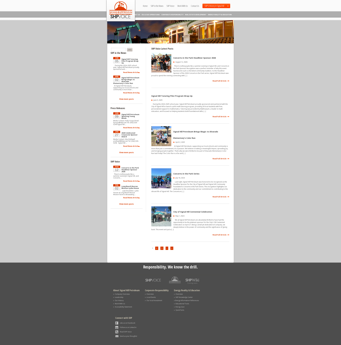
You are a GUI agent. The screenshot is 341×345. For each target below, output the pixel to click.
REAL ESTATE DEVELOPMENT (195, 15)
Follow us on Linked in (128, 327)
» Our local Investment (153, 300)
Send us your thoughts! (128, 336)
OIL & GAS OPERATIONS (151, 15)
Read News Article (131, 72)
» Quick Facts (179, 310)
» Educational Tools (181, 304)
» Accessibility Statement (122, 307)
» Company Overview (121, 294)
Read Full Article (219, 81)
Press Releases (118, 108)
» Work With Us (119, 304)
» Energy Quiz (179, 307)
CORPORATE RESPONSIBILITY (172, 15)
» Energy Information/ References (186, 300)
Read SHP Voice (126, 332)
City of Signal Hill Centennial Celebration (192, 212)
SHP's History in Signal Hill (214, 5)
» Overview (149, 294)
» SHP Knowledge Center (183, 297)
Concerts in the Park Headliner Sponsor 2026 (194, 58)
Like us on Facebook (127, 323)
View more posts (126, 99)
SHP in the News (157, 5)
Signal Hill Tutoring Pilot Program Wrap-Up (171, 96)
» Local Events (150, 297)
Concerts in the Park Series (186, 173)
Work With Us (182, 5)
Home (145, 5)
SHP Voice (170, 5)
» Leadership (118, 297)
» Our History (118, 300)
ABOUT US (136, 15)
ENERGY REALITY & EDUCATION (220, 15)
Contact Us (195, 5)
